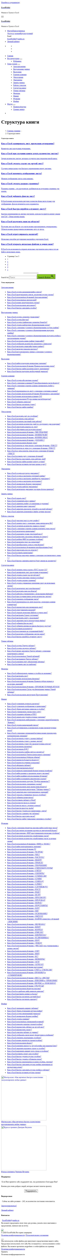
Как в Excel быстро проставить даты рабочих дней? (26, 459)
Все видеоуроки (13, 58)
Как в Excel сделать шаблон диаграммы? (22, 487)
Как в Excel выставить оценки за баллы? (22, 994)
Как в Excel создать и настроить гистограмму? (24, 481)
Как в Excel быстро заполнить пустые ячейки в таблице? (28, 1070)
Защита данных (19, 83)
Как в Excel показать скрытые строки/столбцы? (25, 1024)
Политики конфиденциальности (13, 1249)
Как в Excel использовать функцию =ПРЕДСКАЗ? (26, 900)
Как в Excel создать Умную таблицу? (21, 646)
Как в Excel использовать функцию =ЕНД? (23, 940)
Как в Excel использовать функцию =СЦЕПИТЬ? (25, 873)
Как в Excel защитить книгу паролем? (21, 506)
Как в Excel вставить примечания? (20, 553)
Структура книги (19, 88)
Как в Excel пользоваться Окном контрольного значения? (29, 755)
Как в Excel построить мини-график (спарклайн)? (25, 341)
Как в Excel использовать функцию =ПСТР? (24, 895)
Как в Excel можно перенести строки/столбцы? (24, 1040)
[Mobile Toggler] (21, 59)
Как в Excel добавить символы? (19, 402)
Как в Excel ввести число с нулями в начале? (24, 805)
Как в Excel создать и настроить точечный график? (26, 476)
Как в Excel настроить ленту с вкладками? (23, 618)
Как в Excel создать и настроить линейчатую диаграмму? (28, 479)
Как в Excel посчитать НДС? (18, 749)
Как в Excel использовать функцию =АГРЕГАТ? (25, 964)
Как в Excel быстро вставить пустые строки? (24, 1073)
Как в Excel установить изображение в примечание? (26, 706)
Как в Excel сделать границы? (18, 1019)
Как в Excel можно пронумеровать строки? (23, 303)
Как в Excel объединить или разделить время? (24, 429)
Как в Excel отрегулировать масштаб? (21, 610)
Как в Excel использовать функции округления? (25, 967)
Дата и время (18, 77)
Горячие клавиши (19, 75)
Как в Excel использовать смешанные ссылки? (24, 784)
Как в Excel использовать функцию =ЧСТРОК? (25, 852)
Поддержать (31, 1191)
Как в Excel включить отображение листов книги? (26, 634)
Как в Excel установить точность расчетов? (23, 704)
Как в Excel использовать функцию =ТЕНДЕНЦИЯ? (27, 865)
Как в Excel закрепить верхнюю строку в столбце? (26, 1048)
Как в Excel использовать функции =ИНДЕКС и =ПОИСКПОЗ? (31, 983)
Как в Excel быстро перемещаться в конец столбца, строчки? (30, 1062)
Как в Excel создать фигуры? (18, 320)
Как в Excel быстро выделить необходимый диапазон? (27, 371)
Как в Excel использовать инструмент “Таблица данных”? (28, 789)
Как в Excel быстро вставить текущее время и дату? (26, 464)
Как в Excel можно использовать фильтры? (23, 679)
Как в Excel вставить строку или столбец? (23, 1054)
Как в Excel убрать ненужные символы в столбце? (26, 709)
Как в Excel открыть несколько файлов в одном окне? (27, 613)
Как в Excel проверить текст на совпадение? (23, 542)
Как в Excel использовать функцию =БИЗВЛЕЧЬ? (26, 959)
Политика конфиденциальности (13, 1235)
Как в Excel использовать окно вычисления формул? (27, 787)
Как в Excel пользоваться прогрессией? (22, 300)
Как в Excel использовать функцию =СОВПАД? (25, 881)
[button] (31, 287)
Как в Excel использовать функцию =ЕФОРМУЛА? (26, 935)
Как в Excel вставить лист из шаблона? (21, 664)
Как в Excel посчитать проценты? (19, 747)
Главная (10, 56)
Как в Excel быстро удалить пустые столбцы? (24, 1056)
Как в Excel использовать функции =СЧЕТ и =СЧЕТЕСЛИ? (29, 970)
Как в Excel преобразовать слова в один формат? (25, 545)
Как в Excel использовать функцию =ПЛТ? (23, 908)
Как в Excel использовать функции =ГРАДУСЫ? (25, 986)
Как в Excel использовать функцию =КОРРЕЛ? (25, 930)
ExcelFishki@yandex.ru (10, 1220)
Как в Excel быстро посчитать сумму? (21, 404)
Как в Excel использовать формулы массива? (24, 989)
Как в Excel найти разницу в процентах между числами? (28, 773)
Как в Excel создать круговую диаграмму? (23, 473)
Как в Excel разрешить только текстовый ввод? (25, 534)
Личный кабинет (13, 41)
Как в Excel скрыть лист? (16, 498)
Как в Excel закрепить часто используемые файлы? (26, 621)
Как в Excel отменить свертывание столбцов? (24, 1038)
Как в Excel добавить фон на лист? (20, 623)
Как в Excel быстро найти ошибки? (20, 407)
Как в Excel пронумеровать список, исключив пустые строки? (30, 295)
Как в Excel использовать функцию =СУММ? (24, 879)
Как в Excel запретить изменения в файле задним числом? (29, 512)
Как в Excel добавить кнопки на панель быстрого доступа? (29, 626)
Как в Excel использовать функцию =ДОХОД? (24, 943)
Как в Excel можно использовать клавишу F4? (24, 396)
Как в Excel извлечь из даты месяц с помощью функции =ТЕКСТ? (32, 446)
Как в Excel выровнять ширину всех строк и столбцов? (28, 1051)
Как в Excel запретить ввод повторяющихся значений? (27, 792)
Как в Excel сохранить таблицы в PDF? (22, 714)
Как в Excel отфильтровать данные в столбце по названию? (29, 673)
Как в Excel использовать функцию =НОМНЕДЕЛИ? (27, 435)
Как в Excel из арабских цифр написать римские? (25, 991)
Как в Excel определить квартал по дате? (22, 427)
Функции (16, 99)
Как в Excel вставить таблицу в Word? (21, 800)
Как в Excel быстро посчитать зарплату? (22, 999)
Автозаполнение (19, 66)
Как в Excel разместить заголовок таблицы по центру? (27, 537)
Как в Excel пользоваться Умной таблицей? (23, 656)
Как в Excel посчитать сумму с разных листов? (24, 741)
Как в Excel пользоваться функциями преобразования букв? (30, 547)
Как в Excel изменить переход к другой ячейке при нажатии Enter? (32, 1046)
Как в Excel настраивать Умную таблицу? (22, 659)
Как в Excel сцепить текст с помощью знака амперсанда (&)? (30, 523)
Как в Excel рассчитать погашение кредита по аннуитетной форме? (32, 830)
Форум (9, 104)
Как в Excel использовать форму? (20, 1043)
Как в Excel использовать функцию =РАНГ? (23, 892)
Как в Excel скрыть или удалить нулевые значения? (26, 717)
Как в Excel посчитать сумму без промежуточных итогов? (29, 744)
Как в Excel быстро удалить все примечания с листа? (27, 811)
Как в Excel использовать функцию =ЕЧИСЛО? (25, 932)
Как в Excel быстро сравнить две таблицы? (23, 813)
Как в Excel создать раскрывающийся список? (24, 292)
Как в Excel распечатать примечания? (21, 531)
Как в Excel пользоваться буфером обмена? (23, 757)
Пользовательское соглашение (37, 1235)
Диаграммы (17, 80)
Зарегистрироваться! (9, 1206)
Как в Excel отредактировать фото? (20, 768)
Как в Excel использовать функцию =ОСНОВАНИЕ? (27, 914)
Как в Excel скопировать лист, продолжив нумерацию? (27, 572)
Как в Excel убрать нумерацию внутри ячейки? (24, 1011)
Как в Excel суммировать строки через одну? (24, 712)
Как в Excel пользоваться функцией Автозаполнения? (27, 297)
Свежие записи (18, 109)
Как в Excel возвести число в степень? (21, 803)
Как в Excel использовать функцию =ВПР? (23, 954)
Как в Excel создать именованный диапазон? (23, 1014)
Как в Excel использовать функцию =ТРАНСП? (25, 863)
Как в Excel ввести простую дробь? (20, 808)
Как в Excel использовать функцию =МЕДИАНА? (26, 924)
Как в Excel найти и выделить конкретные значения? (26, 363)
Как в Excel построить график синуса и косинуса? (25, 752)
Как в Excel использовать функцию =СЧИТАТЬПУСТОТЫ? (30, 868)
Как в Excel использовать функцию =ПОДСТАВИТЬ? (27, 905)
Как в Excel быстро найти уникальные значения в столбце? (29, 819)
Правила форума (19, 107)
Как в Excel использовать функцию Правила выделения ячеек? (31, 366)
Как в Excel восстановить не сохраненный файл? (25, 631)
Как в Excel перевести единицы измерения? (23, 763)
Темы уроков (12, 64)
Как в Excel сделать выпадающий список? (23, 725)
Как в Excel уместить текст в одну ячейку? (23, 521)
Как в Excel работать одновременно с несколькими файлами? (30, 594)
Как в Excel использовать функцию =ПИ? (23, 911)
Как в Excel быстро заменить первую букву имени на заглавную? (31, 561)
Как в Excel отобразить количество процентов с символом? (29, 344)
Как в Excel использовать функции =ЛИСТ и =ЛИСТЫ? (28, 978)
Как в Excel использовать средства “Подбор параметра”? (28, 781)
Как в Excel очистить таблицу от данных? (22, 1032)
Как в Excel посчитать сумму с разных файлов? (25, 738)
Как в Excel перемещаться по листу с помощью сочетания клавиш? (32, 391)
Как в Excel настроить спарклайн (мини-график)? (25, 346)
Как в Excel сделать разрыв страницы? (21, 580)
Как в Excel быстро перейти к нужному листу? (24, 637)
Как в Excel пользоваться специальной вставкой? (25, 1022)
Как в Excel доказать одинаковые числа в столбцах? (26, 795)
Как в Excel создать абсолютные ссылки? (22, 380)
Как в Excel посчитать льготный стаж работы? (24, 421)
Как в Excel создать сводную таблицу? (21, 648)
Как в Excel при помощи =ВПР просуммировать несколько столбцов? (33, 833)
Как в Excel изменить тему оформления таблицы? (26, 662)
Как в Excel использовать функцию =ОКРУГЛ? (25, 916)
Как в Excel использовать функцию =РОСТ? (24, 889)
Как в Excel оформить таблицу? (19, 765)
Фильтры (16, 93)
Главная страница (13, 131)
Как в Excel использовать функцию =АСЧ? (23, 962)
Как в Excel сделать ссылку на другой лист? (23, 575)
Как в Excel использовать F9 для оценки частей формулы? (29, 399)
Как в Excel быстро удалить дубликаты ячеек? (24, 1059)
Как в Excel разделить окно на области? (22, 591)
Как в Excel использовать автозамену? (21, 305)
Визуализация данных (21, 69)
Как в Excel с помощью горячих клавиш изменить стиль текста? (31, 529)
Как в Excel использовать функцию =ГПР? (23, 951)
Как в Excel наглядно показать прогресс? (22, 349)
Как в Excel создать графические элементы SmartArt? (27, 322)
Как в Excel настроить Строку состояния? (23, 615)
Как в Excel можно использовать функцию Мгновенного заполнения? (33, 394)
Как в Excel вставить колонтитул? (19, 629)
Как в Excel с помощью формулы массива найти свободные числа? (32, 828)
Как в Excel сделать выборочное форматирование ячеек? (28, 325)
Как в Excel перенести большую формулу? (23, 760)
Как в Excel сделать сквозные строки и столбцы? (25, 578)
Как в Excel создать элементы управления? (23, 317)
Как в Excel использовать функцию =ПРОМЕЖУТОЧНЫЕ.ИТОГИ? (33, 687)
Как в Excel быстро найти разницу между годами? (26, 462)
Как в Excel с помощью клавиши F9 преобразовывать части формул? (33, 383)
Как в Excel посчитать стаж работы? (20, 419)
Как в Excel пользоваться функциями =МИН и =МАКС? (28, 844)
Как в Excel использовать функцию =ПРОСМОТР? (26, 897)
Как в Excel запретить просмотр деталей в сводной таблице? (29, 509)
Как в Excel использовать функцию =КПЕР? (24, 927)
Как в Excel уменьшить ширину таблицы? (22, 1008)
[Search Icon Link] (8, 113)
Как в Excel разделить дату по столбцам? (22, 416)
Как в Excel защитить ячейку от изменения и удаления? (28, 504)
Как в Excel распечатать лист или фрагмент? (23, 588)
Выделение (17, 72)
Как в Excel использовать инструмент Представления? (27, 695)
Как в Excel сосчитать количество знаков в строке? (26, 526)
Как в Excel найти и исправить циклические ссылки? (26, 779)
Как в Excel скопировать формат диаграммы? (24, 484)
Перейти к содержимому (10, 2)
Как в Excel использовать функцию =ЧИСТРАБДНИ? (27, 432)
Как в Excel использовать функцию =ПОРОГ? (24, 903)
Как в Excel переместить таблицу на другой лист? (25, 1027)
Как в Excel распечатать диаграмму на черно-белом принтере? (30, 489)
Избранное (17, 61)
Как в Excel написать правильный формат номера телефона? (29, 771)
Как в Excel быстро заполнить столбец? (22, 308)
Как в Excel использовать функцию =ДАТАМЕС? (26, 440)
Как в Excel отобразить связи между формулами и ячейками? (30, 1035)
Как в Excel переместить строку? (19, 1030)
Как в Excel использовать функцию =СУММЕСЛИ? (27, 876)
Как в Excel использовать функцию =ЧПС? (23, 855)
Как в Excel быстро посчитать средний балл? (24, 997)
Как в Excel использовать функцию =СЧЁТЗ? (24, 871)
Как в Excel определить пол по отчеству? (22, 550)
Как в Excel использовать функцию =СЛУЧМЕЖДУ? (27, 887)
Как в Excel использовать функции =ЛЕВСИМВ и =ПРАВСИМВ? (32, 981)
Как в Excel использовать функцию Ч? (21, 849)
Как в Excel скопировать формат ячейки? (22, 1016)
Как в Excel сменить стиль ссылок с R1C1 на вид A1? (27, 570)
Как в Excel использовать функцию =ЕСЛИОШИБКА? (28, 938)
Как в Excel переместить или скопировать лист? (25, 607)
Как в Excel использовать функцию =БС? (22, 956)
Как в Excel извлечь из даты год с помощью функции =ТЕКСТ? (31, 448)
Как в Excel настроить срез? (17, 676)
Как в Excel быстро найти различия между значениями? (28, 369)
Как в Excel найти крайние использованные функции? (27, 776)
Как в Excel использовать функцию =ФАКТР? (24, 860)
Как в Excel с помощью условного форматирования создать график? (33, 328)
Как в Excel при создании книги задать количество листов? (29, 596)
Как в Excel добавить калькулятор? (20, 797)
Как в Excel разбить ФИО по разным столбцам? (25, 539)
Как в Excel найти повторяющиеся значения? (24, 847)
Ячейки (16, 101)
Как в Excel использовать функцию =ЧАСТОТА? (25, 857)
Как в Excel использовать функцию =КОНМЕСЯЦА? (27, 437)
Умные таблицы (19, 91)
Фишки (16, 96)
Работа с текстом (19, 85)
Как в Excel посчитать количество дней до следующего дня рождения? (33, 424)
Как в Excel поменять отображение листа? (23, 599)
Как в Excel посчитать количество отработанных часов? (28, 836)
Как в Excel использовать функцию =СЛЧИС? (24, 884)
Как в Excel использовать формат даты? (22, 443)
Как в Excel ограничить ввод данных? (21, 501)
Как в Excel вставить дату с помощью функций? (25, 456)
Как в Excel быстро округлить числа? (21, 816)
